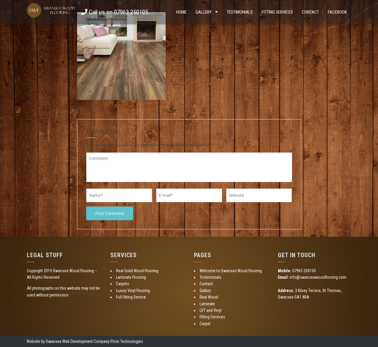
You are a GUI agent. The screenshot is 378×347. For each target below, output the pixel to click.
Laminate (207, 303)
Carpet (205, 323)
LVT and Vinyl (210, 310)
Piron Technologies (126, 341)
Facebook (337, 12)
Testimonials (240, 12)
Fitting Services (277, 12)
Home (181, 12)
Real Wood (209, 297)
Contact (310, 12)
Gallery (203, 12)
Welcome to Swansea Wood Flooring (231, 270)
